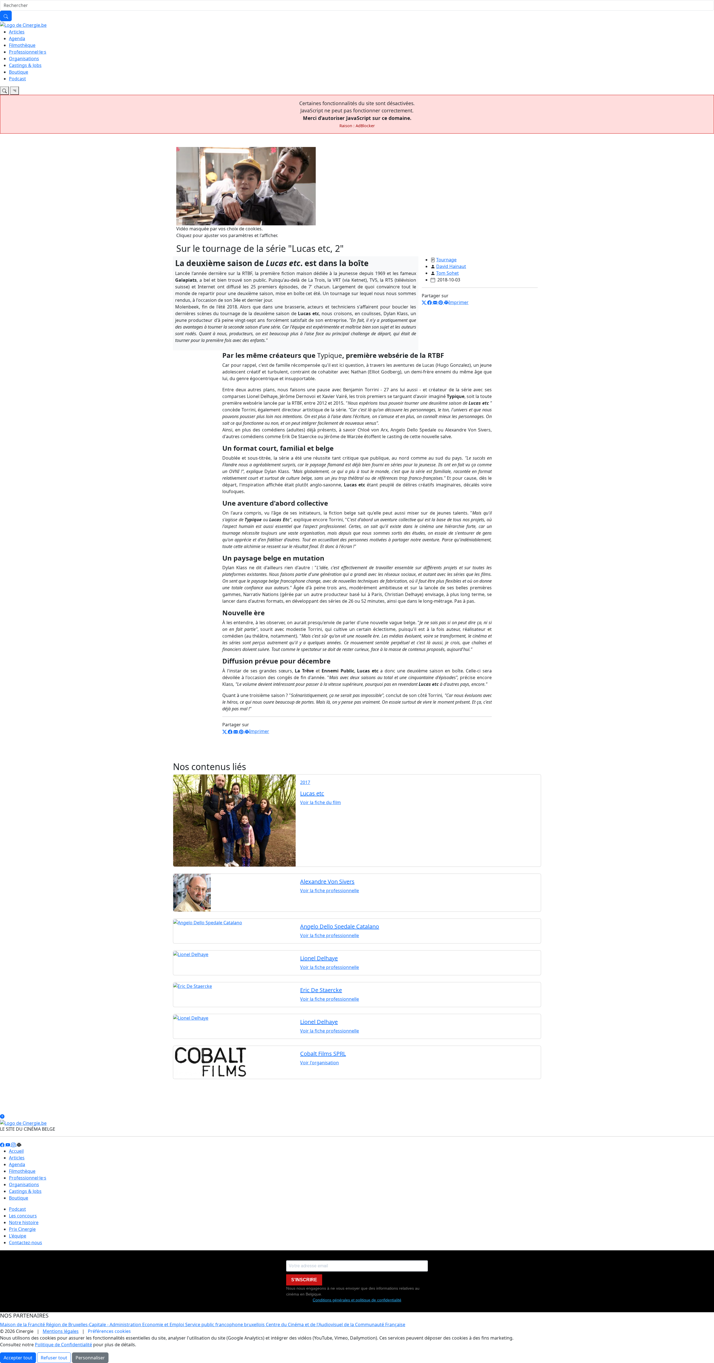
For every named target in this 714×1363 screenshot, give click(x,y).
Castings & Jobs (25, 65)
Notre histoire (23, 1222)
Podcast (17, 79)
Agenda (17, 38)
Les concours (23, 1216)
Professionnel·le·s (27, 52)
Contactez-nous (25, 1242)
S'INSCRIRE (304, 1279)
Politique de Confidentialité (63, 1345)
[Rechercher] (6, 16)
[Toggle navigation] (4, 90)
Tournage (446, 260)
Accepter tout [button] (18, 1358)
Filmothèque (22, 45)
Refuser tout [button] (54, 1358)
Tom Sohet (447, 273)
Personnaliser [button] (90, 1358)
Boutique (18, 72)
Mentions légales (61, 1331)
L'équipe (17, 1236)
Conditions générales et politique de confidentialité (357, 1300)
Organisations (24, 59)
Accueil (16, 1151)
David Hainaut (451, 266)
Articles (17, 32)
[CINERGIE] (23, 24)
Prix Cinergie (22, 1229)
